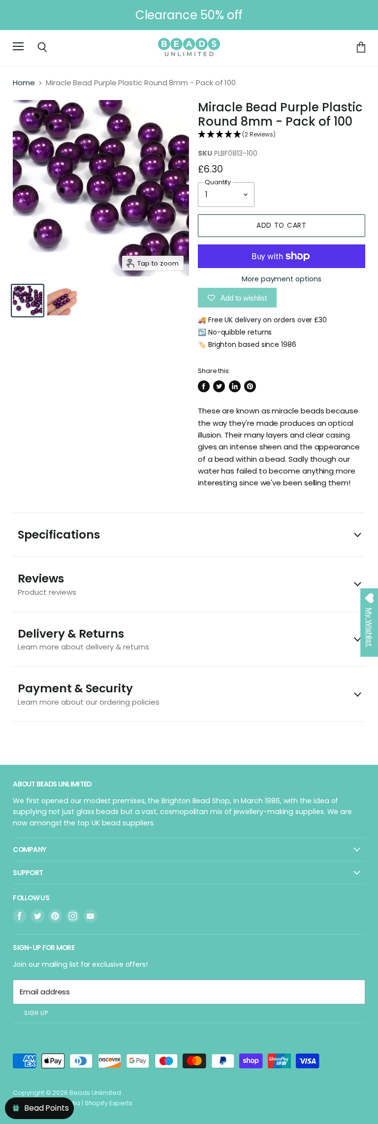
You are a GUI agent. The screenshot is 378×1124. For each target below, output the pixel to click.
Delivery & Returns (83, 639)
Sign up (36, 1013)
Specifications (59, 535)
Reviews (47, 584)
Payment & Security (88, 694)
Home (24, 82)
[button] (281, 135)
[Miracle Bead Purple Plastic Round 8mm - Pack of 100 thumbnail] (27, 300)
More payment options (281, 279)
